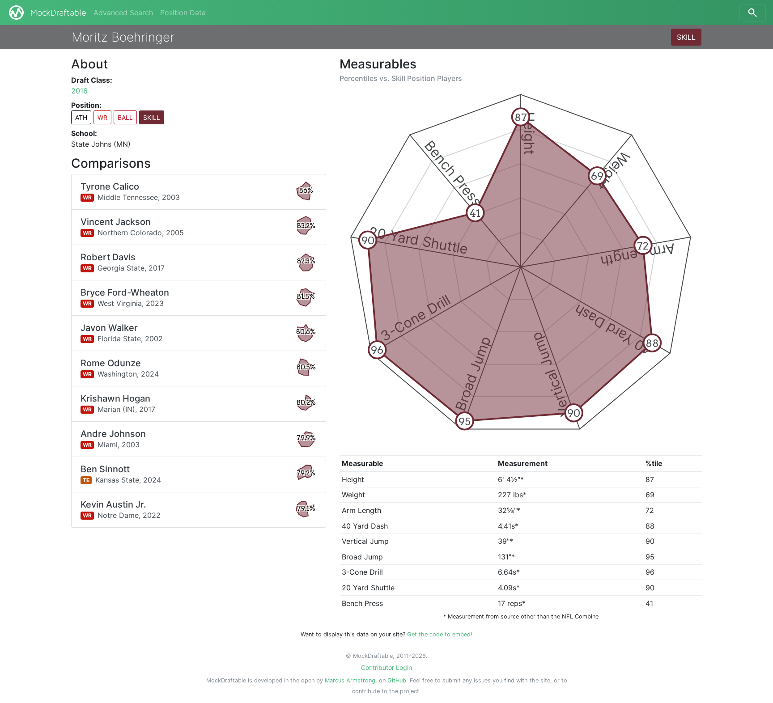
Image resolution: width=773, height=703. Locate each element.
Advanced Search (123, 12)
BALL (125, 117)
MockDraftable (58, 12)
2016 (79, 90)
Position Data (183, 12)
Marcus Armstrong (350, 680)
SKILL (686, 37)
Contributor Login (386, 667)
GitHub (396, 680)
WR (102, 117)
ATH (81, 117)
